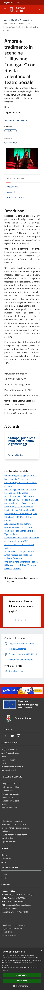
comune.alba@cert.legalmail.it (18, 904)
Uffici (3, 756)
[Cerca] (38, 9)
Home (5, 20)
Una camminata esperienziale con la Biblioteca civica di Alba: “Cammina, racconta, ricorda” (21, 565)
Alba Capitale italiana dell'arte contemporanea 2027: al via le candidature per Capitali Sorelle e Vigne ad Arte (19, 529)
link (9, 970)
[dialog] (22, 969)
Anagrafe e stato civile (10, 783)
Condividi (8, 120)
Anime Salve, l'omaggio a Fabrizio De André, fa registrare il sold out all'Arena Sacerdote (21, 555)
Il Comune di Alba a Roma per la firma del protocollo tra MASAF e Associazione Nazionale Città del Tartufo (21, 543)
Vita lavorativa (7, 790)
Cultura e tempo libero (10, 786)
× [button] (41, 950)
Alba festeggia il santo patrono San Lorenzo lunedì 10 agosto (20, 491)
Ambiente (5, 831)
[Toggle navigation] (4, 9)
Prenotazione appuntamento (13, 925)
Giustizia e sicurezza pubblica (13, 824)
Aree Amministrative (10, 752)
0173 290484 (11, 908)
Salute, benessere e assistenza (14, 834)
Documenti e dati (8, 770)
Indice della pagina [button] (15, 178)
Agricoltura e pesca (9, 841)
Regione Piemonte (11, 2)
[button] (22, 986)
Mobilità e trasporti (9, 807)
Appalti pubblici (7, 797)
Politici (4, 763)
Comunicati (24, 20)
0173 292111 (22, 911)
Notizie (4, 854)
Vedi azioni (21, 120)
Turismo (4, 804)
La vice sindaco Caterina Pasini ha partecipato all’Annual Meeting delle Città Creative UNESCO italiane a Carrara (20, 515)
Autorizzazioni (7, 838)
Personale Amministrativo (12, 766)
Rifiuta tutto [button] (22, 981)
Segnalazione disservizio (11, 928)
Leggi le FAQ (6, 931)
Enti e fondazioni (8, 759)
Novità (14, 20)
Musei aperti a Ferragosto (16, 479)
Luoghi (4, 877)
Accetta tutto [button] (21, 975)
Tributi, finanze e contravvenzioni (15, 827)
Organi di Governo (8, 749)
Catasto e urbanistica (10, 800)
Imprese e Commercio (10, 793)
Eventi (4, 874)
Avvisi (3, 861)
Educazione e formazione (11, 820)
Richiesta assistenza (9, 935)
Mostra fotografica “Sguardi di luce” (20, 475)
